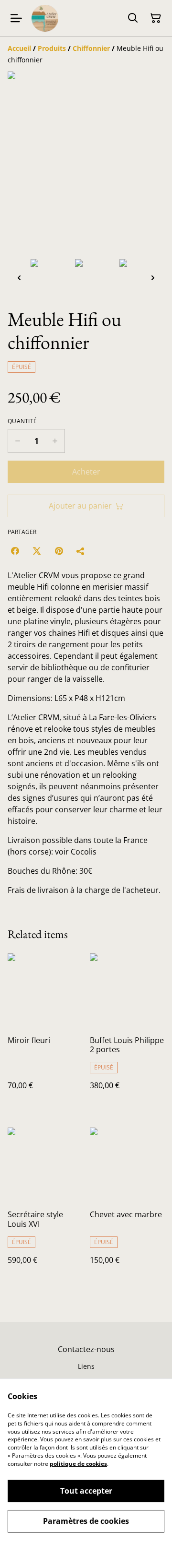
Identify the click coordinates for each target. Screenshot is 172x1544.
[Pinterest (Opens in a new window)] (59, 551)
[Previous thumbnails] (19, 277)
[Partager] (81, 551)
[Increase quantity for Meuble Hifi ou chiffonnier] (55, 441)
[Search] (132, 18)
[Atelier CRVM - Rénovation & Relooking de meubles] (45, 18)
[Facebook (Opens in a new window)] (15, 551)
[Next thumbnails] (152, 277)
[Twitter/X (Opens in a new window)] (37, 551)
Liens (86, 1366)
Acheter (86, 471)
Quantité (22, 421)
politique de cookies (78, 1464)
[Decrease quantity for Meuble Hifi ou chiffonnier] (17, 441)
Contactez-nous (86, 1349)
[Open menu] (16, 18)
